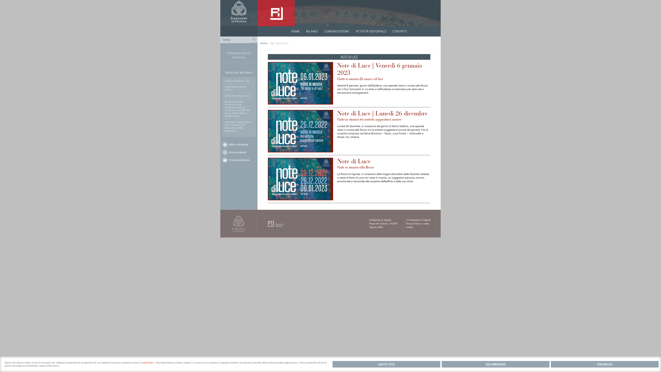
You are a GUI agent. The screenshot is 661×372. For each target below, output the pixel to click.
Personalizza (604, 364)
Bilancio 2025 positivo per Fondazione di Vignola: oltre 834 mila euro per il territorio (237, 109)
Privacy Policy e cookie (417, 223)
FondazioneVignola (239, 159)
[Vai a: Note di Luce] (300, 179)
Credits (409, 227)
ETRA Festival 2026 (237, 95)
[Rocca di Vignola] (276, 13)
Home (263, 43)
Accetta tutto (386, 364)
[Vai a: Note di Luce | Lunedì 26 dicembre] (300, 131)
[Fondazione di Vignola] (239, 13)
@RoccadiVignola (238, 144)
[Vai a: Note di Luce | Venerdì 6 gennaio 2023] (300, 83)
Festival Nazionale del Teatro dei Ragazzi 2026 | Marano (238, 126)
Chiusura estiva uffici (235, 88)
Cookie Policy (148, 362)
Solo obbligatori (495, 364)
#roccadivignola (237, 152)
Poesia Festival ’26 (237, 81)
